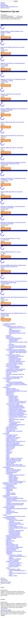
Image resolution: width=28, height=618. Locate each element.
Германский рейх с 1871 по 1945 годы (15, 441)
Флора (7, 456)
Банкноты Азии (13, 397)
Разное (10, 348)
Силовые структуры (11, 538)
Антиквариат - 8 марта (14, 569)
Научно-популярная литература (14, 338)
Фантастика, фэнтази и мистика (17, 361)
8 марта (8, 567)
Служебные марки (10, 436)
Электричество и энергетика (16, 415)
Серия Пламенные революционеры (18, 351)
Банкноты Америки (14, 400)
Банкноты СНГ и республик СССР (9, 6)
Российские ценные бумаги (16, 405)
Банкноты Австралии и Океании (17, 402)
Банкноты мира (4, 5)
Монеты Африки (13, 478)
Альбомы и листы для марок (13, 437)
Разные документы (11, 494)
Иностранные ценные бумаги (16, 406)
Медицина (11, 344)
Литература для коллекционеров (14, 382)
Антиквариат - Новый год (15, 562)
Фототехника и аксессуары (10, 484)
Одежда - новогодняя (14, 564)
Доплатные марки (10, 446)
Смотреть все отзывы (6, 610)
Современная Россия (11, 472)
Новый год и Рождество (12, 561)
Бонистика (3, 4)
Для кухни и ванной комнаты (16, 530)
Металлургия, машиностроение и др (18, 414)
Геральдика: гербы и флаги (13, 442)
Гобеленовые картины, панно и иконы (15, 516)
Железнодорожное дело (12, 544)
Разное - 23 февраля (14, 560)
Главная (2, 2)
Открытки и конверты (8, 507)
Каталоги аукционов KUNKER (17, 383)
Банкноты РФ (9, 393)
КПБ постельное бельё (14, 522)
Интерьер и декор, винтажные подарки (13, 482)
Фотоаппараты (10, 485)
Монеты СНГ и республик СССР (17, 481)
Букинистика (6, 325)
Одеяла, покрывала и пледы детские (18, 527)
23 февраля (9, 553)
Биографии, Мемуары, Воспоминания (15, 349)
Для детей (8, 373)
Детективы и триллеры (15, 360)
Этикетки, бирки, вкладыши (10, 496)
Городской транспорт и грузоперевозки (15, 422)
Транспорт (8, 453)
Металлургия (9, 543)
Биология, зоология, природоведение (14, 340)
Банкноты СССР (10, 392)
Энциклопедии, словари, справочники (15, 369)
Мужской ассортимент (14, 533)
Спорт (7, 454)
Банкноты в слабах (11, 388)
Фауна (7, 455)
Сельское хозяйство (11, 549)
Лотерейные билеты (11, 427)
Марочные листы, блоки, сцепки (14, 464)
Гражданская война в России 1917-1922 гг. (16, 391)
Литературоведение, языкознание (14, 370)
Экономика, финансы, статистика (14, 363)
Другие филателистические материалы (15, 465)
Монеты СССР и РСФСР (12, 471)
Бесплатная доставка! (6, 581)
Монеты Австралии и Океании (16, 474)
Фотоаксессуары (10, 486)
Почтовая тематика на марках (13, 460)
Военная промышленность (15, 409)
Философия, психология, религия (17, 347)
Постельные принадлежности (16, 524)
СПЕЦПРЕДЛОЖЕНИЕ (9, 323)
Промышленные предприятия (16, 413)
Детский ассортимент (14, 534)
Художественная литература (13, 354)
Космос (8, 450)
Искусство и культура (11, 371)
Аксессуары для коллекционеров (11, 378)
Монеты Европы (13, 480)
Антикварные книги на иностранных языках (15, 331)
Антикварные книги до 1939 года (14, 326)
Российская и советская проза (16, 356)
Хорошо (3, 615)
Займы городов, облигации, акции (17, 411)
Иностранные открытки (12, 512)
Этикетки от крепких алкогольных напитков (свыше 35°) (14, 499)
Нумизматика (6, 467)
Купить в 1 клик (5, 37)
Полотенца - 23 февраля (15, 558)
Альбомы (8, 379)
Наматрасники (12, 525)
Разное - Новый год (14, 566)
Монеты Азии (12, 476)
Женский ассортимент (14, 531)
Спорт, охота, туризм (11, 365)
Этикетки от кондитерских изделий (15, 503)
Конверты (8, 513)
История (8, 335)
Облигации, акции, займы (12, 403)
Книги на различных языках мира (14, 376)
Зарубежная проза (13, 357)
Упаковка (8, 385)
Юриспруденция (10, 540)
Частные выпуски (10, 429)
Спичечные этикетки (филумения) (14, 504)
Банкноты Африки (13, 398)
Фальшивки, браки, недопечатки (14, 431)
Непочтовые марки (11, 462)
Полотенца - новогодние (15, 565)
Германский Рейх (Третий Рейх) (17, 407)
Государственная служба (12, 545)
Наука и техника (10, 447)
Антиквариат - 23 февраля (15, 555)
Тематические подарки (9, 517)
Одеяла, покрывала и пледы (16, 526)
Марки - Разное (10, 463)
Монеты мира (9, 473)
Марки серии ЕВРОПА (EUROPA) (14, 445)
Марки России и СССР (12, 438)
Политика (8, 539)
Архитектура (9, 449)
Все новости (4, 579)
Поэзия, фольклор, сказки (15, 362)
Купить (2, 35)
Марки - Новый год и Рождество (14, 458)
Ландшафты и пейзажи (12, 434)
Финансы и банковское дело (13, 535)
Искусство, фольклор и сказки (13, 459)
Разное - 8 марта (13, 575)
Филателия (6, 433)
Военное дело (9, 336)
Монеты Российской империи (13, 469)
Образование (9, 490)
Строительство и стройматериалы (17, 410)
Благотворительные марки (12, 444)
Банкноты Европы (13, 396)
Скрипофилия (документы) (10, 487)
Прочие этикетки (10, 505)
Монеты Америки (13, 477)
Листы (8, 380)
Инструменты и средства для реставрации (16, 384)
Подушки (11, 529)
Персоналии (9, 451)
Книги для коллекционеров (13, 366)
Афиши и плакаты (10, 493)
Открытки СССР (10, 511)
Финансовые (9, 489)
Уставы (8, 491)
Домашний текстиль (11, 518)
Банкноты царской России (12, 389)
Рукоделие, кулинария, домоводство (15, 374)
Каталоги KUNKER (14, 367)
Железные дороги (13, 425)
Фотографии (6, 495)
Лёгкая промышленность (12, 548)
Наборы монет (9, 468)
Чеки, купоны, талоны (11, 428)
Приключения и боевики (15, 358)
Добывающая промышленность (17, 424)
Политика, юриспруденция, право (17, 345)
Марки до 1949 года (11, 440)
